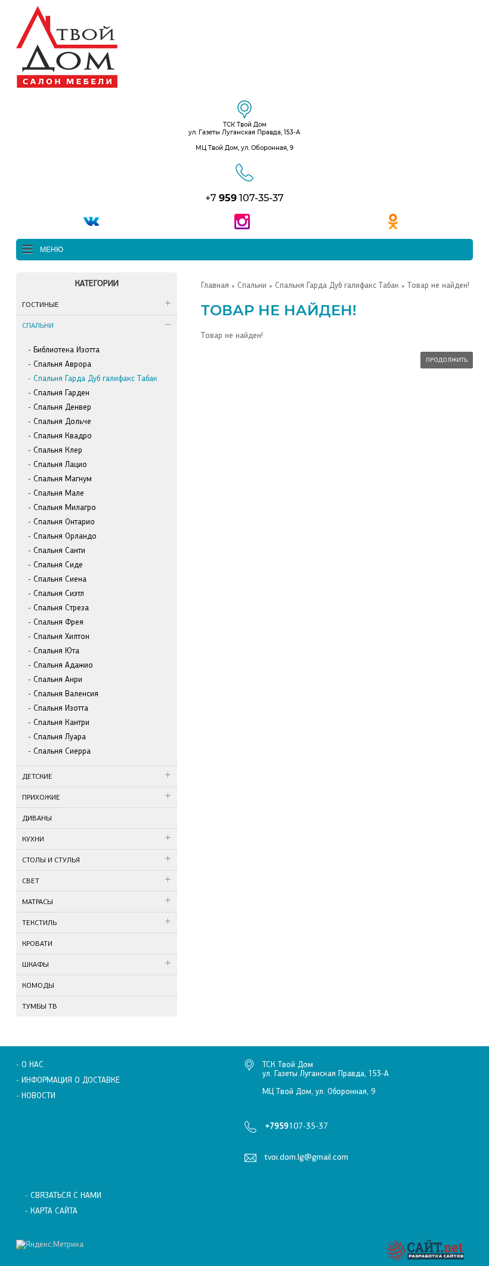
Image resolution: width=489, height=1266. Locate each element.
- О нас (30, 1064)
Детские (37, 776)
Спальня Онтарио (64, 521)
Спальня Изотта (60, 707)
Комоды (38, 985)
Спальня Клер (57, 449)
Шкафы (35, 964)
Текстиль (39, 922)
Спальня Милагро (64, 507)
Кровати (37, 943)
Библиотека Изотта (66, 349)
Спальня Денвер (62, 406)
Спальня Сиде (58, 564)
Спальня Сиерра (62, 750)
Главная (215, 285)
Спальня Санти (59, 550)
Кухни (33, 839)
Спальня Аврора (62, 363)
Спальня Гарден (61, 392)
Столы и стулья (51, 860)
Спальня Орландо (65, 535)
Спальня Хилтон (61, 636)
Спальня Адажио (63, 664)
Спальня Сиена (59, 578)
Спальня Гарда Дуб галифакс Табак (95, 378)
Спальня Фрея (58, 621)
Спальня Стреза (61, 607)
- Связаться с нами (63, 1195)
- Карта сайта (51, 1210)
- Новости (35, 1095)
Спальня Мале (58, 492)
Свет (30, 881)
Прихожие (41, 797)
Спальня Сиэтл (58, 593)
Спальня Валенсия (65, 693)
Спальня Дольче (62, 421)
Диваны (37, 818)
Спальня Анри (57, 679)
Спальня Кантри (61, 722)
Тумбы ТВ (39, 1006)
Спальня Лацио (60, 464)
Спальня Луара (59, 736)
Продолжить (447, 360)
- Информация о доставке (68, 1080)
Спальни (38, 325)
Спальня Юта (56, 650)
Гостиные (40, 304)
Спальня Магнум (62, 478)
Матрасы (37, 902)
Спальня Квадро (62, 435)
